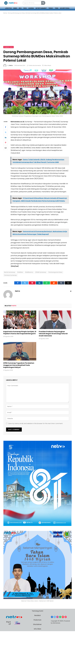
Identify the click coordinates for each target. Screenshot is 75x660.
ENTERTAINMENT (41, 8)
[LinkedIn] (5, 137)
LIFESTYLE (8, 8)
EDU (20, 8)
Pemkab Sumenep (10, 275)
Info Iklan (37, 629)
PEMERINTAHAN (8, 47)
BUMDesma (29, 272)
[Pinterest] (5, 142)
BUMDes (20, 272)
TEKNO (50, 8)
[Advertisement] (37, 31)
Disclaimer (37, 624)
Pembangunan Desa (55, 272)
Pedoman (37, 620)
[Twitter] (5, 132)
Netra (11, 65)
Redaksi (37, 615)
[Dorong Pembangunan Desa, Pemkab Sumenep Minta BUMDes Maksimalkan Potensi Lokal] (37, 92)
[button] (6, 3)
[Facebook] (5, 127)
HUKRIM (31, 8)
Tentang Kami (37, 611)
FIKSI (25, 8)
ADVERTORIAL (65, 8)
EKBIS (15, 8)
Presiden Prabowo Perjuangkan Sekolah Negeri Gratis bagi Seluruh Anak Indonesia (53, 334)
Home (5, 13)
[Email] (5, 148)
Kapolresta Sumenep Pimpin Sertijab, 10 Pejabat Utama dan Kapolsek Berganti (19, 333)
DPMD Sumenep (40, 272)
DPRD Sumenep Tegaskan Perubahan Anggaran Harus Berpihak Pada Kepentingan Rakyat (18, 365)
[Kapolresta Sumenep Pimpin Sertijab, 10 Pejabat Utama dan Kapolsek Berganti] (19, 319)
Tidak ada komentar (35, 65)
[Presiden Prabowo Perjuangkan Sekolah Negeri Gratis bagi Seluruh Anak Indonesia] (55, 319)
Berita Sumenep (9, 272)
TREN (56, 8)
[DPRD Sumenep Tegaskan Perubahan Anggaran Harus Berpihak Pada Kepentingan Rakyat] (19, 351)
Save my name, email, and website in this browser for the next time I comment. (35, 423)
